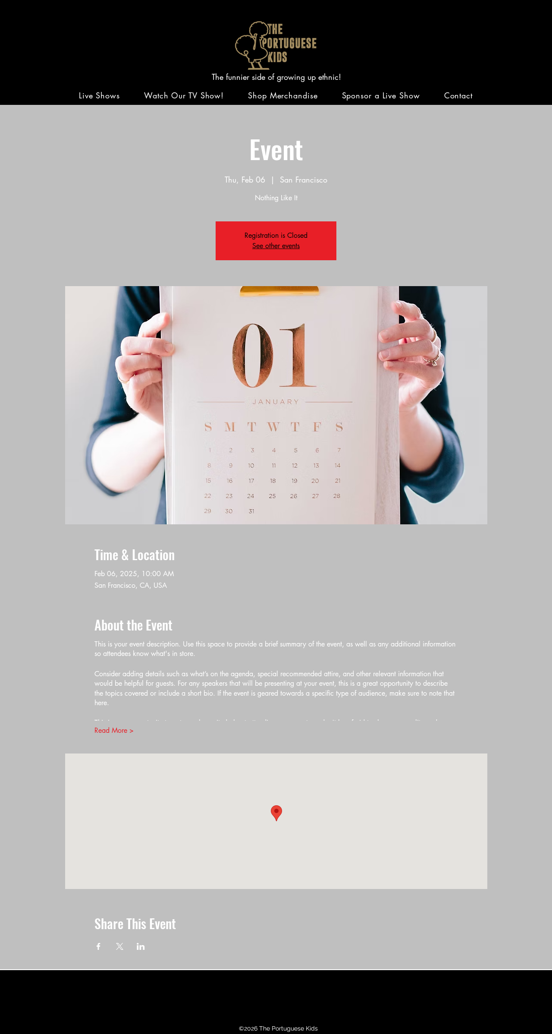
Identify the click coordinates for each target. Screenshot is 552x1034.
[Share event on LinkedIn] (141, 946)
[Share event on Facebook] (98, 946)
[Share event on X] (120, 946)
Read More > (114, 730)
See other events (276, 245)
